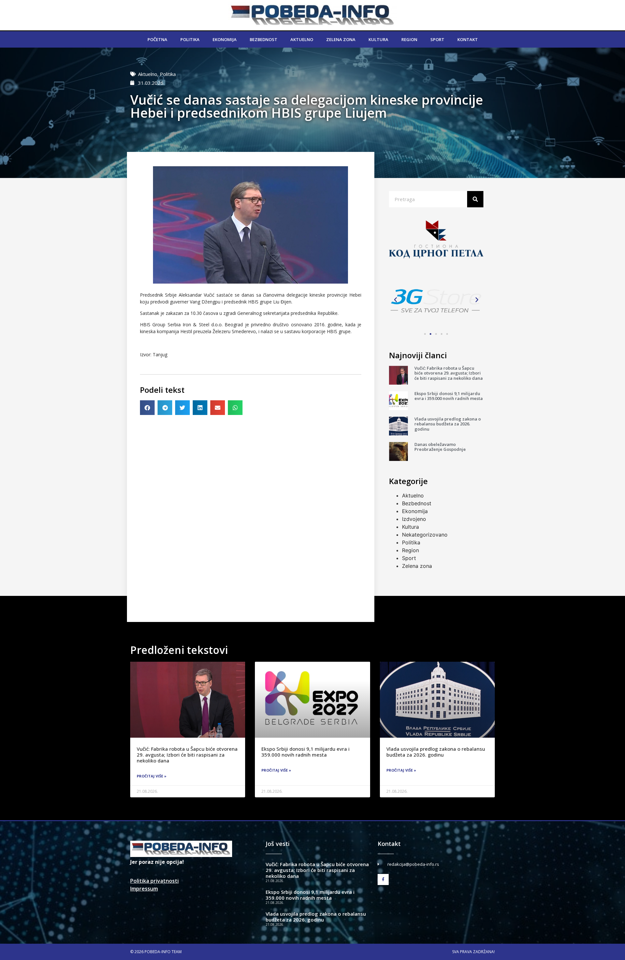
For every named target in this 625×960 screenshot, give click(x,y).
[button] (147, 407)
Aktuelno (301, 39)
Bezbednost (263, 39)
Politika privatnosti (154, 880)
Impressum (144, 888)
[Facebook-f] (383, 879)
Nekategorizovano (425, 534)
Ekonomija (225, 39)
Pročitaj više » (151, 776)
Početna (157, 39)
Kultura (378, 39)
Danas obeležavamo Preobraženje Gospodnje (440, 446)
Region (409, 39)
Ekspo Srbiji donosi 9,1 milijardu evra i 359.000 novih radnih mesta (448, 396)
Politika (190, 39)
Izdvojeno (414, 519)
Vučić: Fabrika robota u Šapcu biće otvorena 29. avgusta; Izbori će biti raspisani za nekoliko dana (448, 373)
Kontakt (467, 39)
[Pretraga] (475, 199)
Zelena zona (340, 39)
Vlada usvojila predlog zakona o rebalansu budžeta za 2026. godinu (447, 424)
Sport (437, 39)
